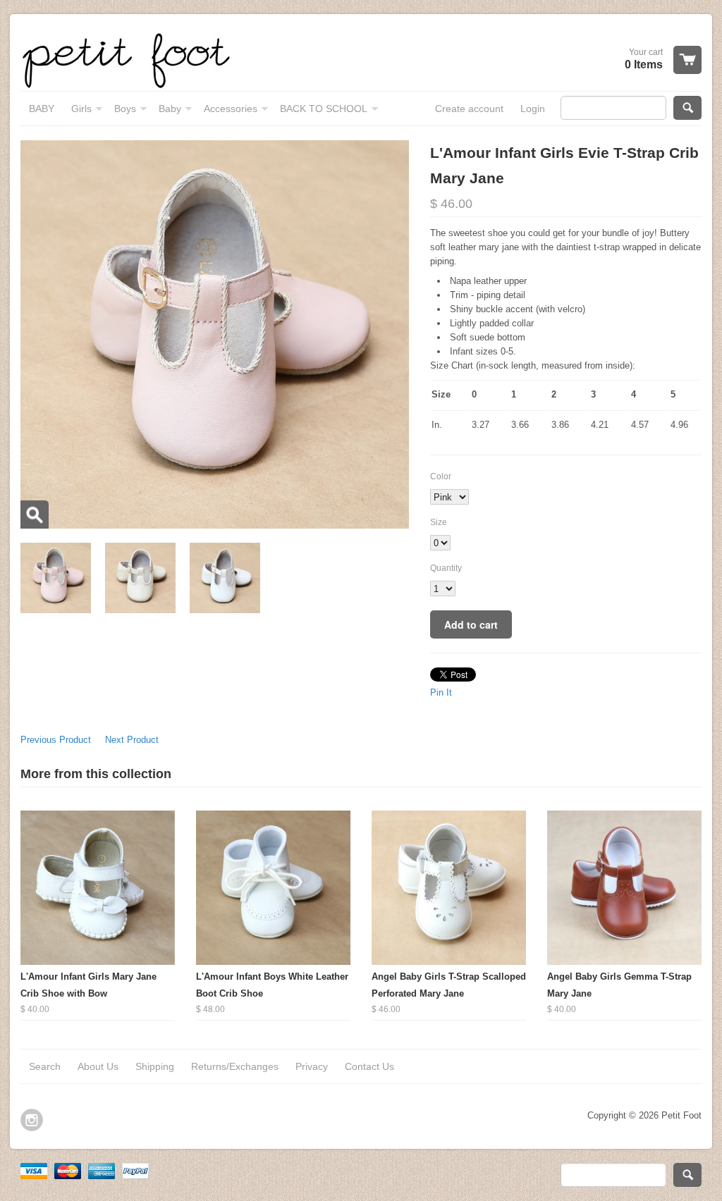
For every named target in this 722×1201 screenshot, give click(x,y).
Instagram (31, 1120)
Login (532, 108)
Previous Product (55, 739)
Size (438, 522)
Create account (469, 108)
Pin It (441, 692)
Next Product (132, 739)
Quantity (446, 568)
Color (440, 476)
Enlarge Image (34, 514)
